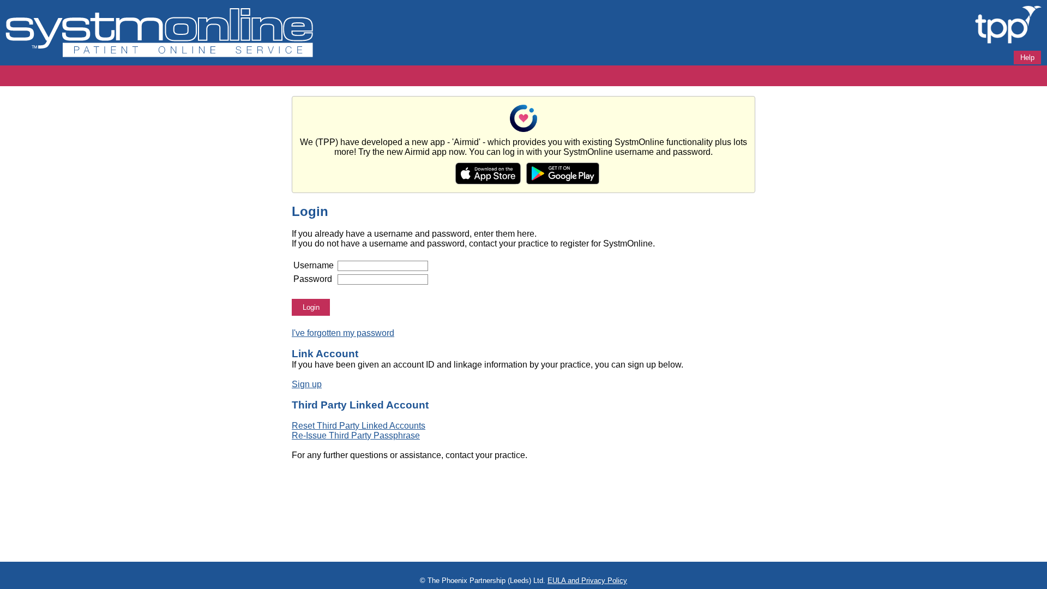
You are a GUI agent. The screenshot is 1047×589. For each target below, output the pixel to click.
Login (311, 307)
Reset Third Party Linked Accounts (358, 425)
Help (1027, 57)
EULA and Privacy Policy (587, 580)
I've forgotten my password (343, 333)
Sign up (307, 384)
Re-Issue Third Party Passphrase (356, 435)
